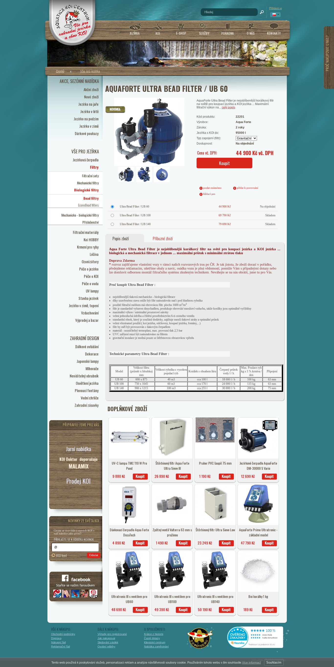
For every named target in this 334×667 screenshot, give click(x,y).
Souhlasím (273, 662)
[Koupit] (140, 476)
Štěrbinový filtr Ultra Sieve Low (215, 529)
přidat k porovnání (247, 187)
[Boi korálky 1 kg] (258, 589)
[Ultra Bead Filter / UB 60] (136, 118)
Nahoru (297, 641)
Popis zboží (120, 238)
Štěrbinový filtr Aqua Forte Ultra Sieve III (172, 465)
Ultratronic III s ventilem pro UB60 (129, 599)
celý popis (228, 107)
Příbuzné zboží (163, 238)
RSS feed (61, 555)
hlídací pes (209, 193)
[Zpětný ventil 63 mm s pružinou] (172, 522)
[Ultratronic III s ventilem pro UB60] (129, 589)
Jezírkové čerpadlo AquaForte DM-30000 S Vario (258, 465)
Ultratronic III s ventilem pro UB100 (172, 599)
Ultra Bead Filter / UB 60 (134, 206)
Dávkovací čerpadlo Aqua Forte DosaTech (129, 532)
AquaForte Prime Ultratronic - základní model (258, 532)
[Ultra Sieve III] (172, 455)
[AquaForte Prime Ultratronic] (258, 522)
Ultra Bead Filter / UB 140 (135, 224)
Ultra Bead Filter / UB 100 (135, 215)
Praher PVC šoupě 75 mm (215, 463)
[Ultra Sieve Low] (215, 522)
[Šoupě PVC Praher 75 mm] (215, 441)
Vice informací (251, 662)
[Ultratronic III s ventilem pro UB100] (172, 589)
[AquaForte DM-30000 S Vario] (258, 451)
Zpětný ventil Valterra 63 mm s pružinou (172, 532)
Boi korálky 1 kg (258, 596)
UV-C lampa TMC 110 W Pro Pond (129, 465)
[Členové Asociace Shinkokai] (200, 638)
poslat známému (212, 187)
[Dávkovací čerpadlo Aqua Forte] (129, 522)
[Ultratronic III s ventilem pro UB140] (215, 589)
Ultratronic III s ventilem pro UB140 (215, 599)
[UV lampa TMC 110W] (129, 455)
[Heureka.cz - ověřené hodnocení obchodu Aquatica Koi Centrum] (258, 646)
